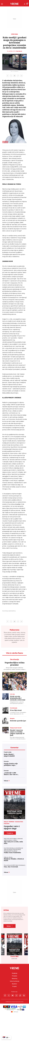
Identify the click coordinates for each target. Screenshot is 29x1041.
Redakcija (14, 973)
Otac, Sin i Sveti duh (11, 867)
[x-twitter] (9, 995)
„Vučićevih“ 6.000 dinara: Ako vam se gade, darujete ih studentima (10, 773)
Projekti (14, 986)
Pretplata (14, 976)
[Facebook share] (7, 76)
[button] (4, 946)
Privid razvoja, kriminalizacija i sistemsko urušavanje (17, 698)
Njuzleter (14, 983)
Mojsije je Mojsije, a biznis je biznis (14, 859)
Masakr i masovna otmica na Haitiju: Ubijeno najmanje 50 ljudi (17, 732)
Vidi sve (6, 780)
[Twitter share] (11, 76)
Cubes (22, 1001)
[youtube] (12, 995)
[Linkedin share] (21, 76)
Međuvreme (21, 636)
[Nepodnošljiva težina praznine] (14, 681)
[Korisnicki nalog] (24, 4)
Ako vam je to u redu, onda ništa (13, 842)
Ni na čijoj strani (16, 710)
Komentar (15, 747)
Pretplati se (10, 833)
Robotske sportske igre (18, 721)
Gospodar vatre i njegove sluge (12, 827)
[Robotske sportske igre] (5, 721)
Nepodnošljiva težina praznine (14, 664)
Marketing (14, 978)
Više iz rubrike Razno (14, 653)
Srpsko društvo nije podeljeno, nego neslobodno (11, 764)
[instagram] (16, 995)
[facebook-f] (5, 995)
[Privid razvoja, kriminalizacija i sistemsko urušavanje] (5, 696)
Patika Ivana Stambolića (12, 852)
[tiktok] (20, 995)
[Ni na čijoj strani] (5, 710)
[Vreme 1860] (14, 804)
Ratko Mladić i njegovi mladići (9, 755)
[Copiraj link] (18, 76)
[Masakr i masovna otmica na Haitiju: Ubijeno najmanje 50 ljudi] (5, 730)
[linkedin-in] (24, 995)
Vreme (10, 1001)
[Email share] (14, 76)
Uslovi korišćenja (14, 981)
